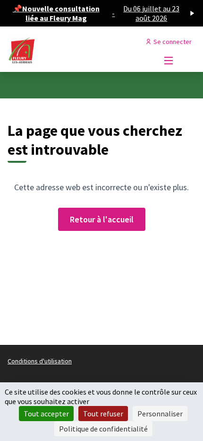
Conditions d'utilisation (40, 361)
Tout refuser (103, 413)
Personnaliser (160, 413)
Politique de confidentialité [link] (103, 428)
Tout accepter (46, 413)
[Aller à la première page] (77, 51)
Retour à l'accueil (102, 219)
